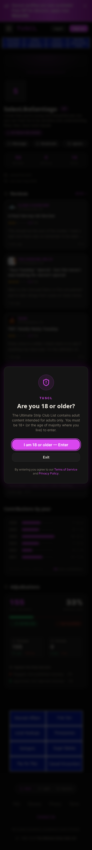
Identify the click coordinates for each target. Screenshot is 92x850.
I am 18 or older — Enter (46, 444)
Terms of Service (65, 469)
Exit (46, 457)
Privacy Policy (49, 473)
